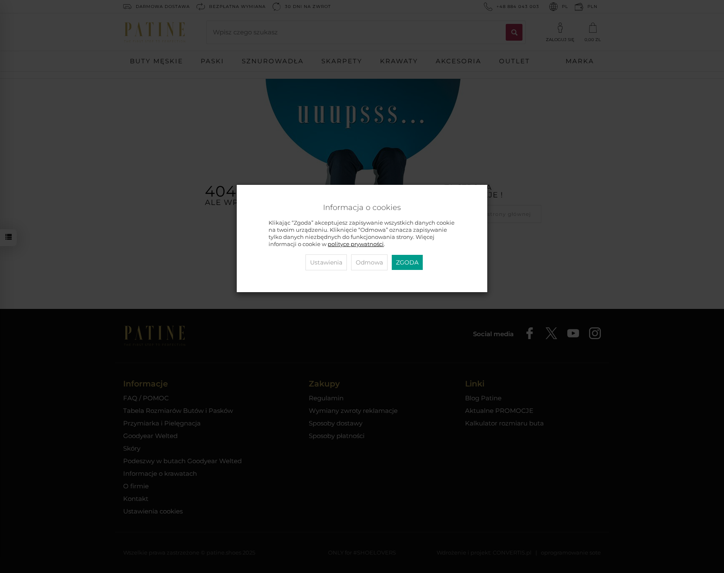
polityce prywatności (356, 244)
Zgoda (407, 262)
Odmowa (369, 262)
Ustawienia (326, 262)
